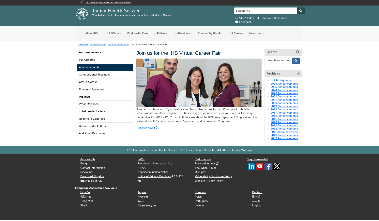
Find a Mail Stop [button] (242, 150)
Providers (182, 33)
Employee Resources (274, 18)
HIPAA (141, 167)
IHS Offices (112, 33)
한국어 (84, 205)
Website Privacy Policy (209, 180)
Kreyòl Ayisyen (147, 205)
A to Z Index (246, 18)
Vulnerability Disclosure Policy (213, 176)
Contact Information (92, 167)
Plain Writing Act (205, 163)
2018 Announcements (284, 109)
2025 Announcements (284, 86)
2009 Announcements (284, 138)
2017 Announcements (284, 112)
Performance (203, 159)
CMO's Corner (88, 81)
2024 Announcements (284, 90)
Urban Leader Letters (92, 126)
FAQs (141, 159)
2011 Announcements (284, 132)
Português (201, 201)
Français (200, 192)
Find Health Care (137, 33)
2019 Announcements (284, 106)
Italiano (199, 205)
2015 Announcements (284, 119)
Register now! (145, 127)
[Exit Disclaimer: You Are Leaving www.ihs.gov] (156, 127)
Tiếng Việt (86, 201)
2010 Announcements (284, 135)
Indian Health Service (116, 10)
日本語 (256, 196)
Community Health (209, 33)
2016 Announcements (284, 115)
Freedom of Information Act (155, 163)
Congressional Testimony (94, 74)
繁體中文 (85, 196)
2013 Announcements (284, 125)
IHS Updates (87, 59)
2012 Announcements (284, 128)
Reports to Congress (92, 118)
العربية (141, 201)
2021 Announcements (284, 99)
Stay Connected (257, 159)
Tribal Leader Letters (92, 111)
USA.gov (200, 172)
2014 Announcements (284, 122)
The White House (206, 167)
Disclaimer (86, 172)
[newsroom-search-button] (296, 61)
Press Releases (89, 104)
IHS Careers (236, 33)
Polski (198, 196)
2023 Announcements (284, 93)
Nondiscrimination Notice (153, 172)
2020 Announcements (284, 103)
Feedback (245, 22)
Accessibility (87, 159)
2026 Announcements (284, 83)
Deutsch (257, 192)
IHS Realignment (281, 80)
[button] (301, 11)
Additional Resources (92, 133)
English (256, 205)
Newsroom (255, 33)
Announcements (90, 52)
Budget (84, 163)
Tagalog (142, 192)
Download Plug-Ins (92, 176)
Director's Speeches (91, 89)
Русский (143, 196)
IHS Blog (84, 96)
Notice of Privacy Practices (154, 176)
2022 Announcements (284, 96)
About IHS (91, 33)
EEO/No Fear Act (91, 180)
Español (85, 192)
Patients (160, 33)
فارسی (256, 201)
